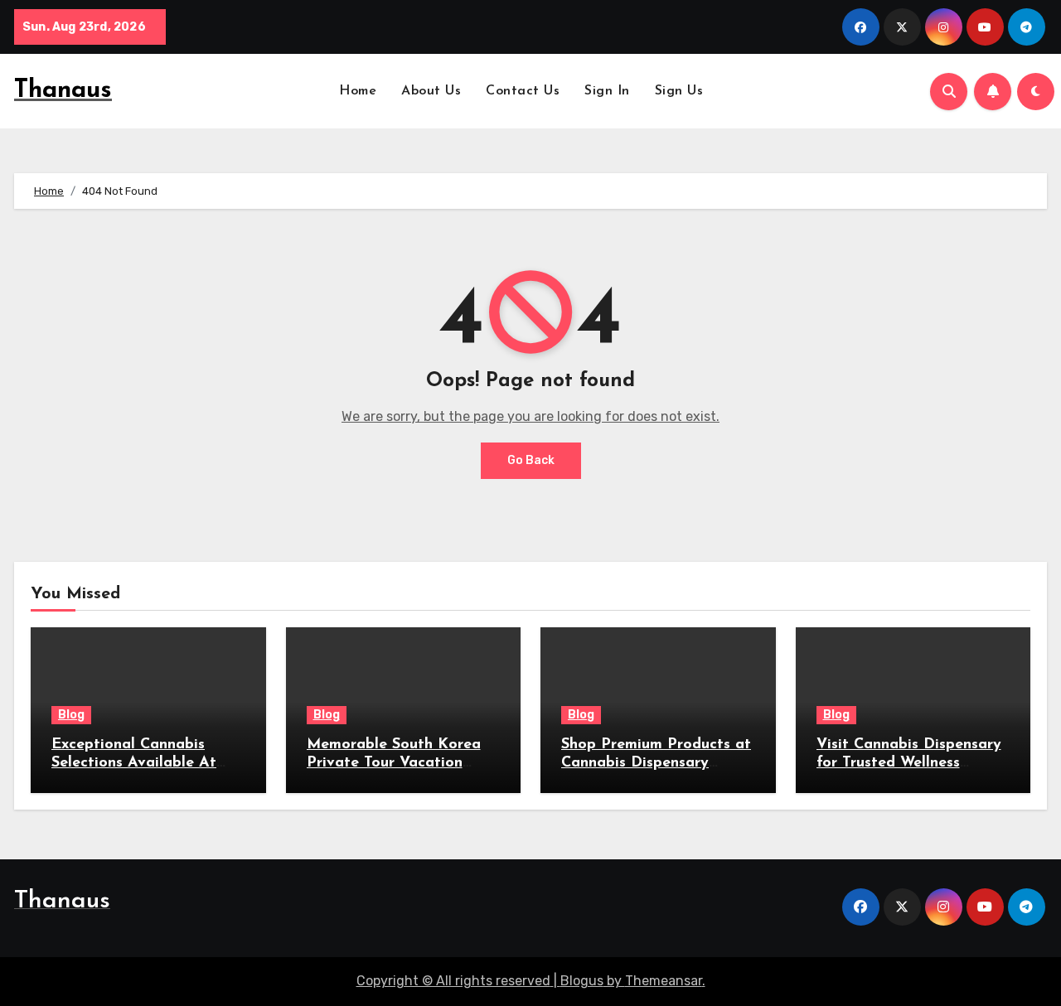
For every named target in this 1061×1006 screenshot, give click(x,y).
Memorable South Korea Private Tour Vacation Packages (394, 763)
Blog (71, 715)
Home (357, 91)
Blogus (581, 981)
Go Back (531, 460)
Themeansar (663, 981)
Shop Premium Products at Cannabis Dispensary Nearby (656, 763)
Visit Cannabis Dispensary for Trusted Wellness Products (908, 763)
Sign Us (679, 91)
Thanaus (63, 91)
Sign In (607, 91)
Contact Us (523, 91)
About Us (431, 91)
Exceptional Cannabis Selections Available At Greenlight (133, 763)
